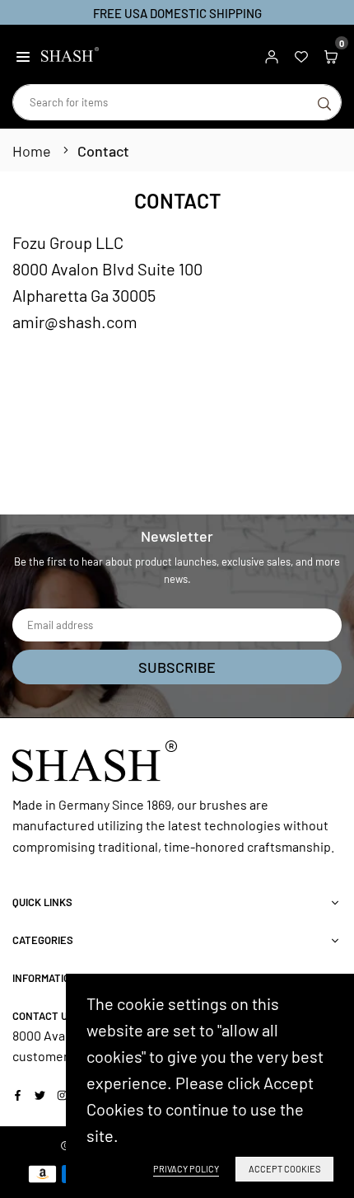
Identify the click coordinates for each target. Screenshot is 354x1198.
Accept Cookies (284, 1168)
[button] (23, 54)
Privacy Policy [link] (186, 1168)
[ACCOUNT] (271, 54)
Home (31, 151)
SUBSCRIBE (177, 667)
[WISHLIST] (301, 54)
